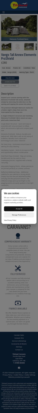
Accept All (19, 209)
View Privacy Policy (10, 220)
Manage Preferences (19, 215)
